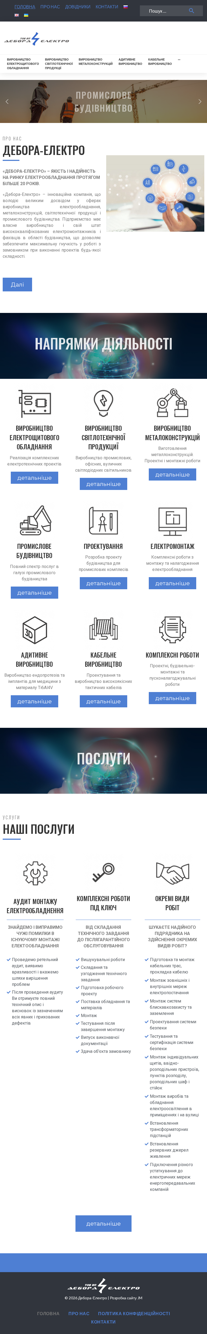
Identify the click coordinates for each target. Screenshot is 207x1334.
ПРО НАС (50, 6)
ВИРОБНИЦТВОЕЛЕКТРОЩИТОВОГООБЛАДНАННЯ (23, 64)
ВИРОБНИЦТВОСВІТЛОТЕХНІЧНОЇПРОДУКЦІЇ (59, 64)
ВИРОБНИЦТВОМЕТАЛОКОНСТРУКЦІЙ (96, 61)
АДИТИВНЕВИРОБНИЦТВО (130, 61)
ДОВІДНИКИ (78, 6)
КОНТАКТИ (107, 6)
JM (139, 1298)
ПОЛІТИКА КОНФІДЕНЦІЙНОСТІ (134, 1313)
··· (179, 59)
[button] (7, 101)
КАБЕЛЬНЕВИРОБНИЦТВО (160, 61)
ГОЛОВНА (25, 6)
